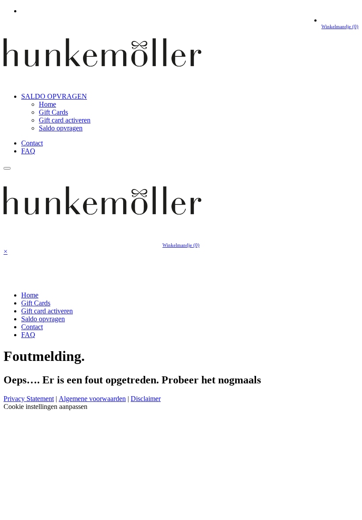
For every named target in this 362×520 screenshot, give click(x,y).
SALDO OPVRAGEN (54, 96)
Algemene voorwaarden (92, 398)
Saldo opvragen (61, 128)
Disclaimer (146, 398)
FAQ (28, 151)
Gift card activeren (64, 120)
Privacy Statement (29, 398)
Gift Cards (53, 112)
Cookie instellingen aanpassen (45, 406)
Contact (32, 143)
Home (47, 104)
